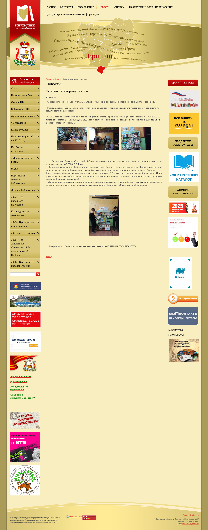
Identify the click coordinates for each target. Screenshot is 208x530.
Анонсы (119, 6)
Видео (14, 168)
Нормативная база (21, 95)
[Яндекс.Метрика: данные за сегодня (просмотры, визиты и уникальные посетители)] (74, 516)
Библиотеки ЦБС (21, 109)
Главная (50, 6)
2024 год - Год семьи (23, 232)
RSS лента (194, 515)
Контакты (66, 6)
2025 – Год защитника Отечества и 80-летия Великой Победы (20, 247)
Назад (49, 256)
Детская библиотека (23, 190)
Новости (104, 6)
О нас (14, 88)
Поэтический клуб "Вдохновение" (151, 6)
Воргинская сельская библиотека (18, 179)
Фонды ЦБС (18, 102)
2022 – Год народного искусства (17, 200)
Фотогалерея (18, 122)
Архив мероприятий (23, 115)
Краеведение (85, 6)
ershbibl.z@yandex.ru (190, 524)
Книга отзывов (20, 129)
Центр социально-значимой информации (72, 14)
